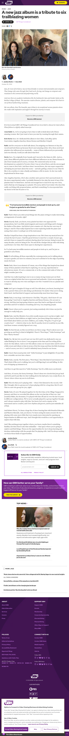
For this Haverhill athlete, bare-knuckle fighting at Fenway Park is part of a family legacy (32, 543)
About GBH (5, 605)
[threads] (44, 658)
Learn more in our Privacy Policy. (38, 724)
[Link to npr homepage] (33, 694)
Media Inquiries (39, 644)
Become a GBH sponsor (34, 119)
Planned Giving (39, 622)
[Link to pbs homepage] (33, 689)
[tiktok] (37, 658)
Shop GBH (37, 628)
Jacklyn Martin (8, 82)
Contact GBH (38, 638)
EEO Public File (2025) (9, 654)
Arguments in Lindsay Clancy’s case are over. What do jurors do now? (33, 556)
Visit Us (36, 651)
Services (4, 611)
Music (4, 9)
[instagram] (35, 657)
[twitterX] (16, 445)
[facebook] (47, 658)
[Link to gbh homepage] (8, 2)
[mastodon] (44, 664)
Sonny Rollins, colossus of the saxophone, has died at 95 (21, 581)
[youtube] (40, 657)
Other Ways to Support (41, 625)
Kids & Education (7, 608)
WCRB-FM (5, 666)
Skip (35, 729)
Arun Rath (19, 82)
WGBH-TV (5, 663)
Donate (62, 2)
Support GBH (38, 605)
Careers (4, 615)
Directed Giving (39, 618)
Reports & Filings (7, 651)
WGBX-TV (13, 663)
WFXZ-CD (20, 663)
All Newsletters (26, 472)
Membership (38, 611)
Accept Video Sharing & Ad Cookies (16, 729)
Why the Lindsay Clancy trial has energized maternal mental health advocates (33, 529)
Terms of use (6, 638)
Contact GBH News (40, 641)
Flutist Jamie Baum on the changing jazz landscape (20, 585)
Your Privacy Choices (50, 729)
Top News (21, 503)
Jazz (9, 9)
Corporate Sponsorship (41, 615)
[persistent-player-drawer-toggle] (67, 734)
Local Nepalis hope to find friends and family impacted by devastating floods (34, 550)
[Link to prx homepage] (33, 698)
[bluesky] (42, 658)
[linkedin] (49, 658)
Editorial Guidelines (8, 641)
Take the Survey (12, 495)
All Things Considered (23, 22)
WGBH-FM (28, 663)
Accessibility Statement (9, 648)
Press (3, 618)
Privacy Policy (39, 472)
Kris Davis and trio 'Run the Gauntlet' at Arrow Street (20, 590)
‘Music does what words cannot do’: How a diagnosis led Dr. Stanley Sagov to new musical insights (34, 574)
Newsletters (38, 648)
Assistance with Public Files (10, 658)
